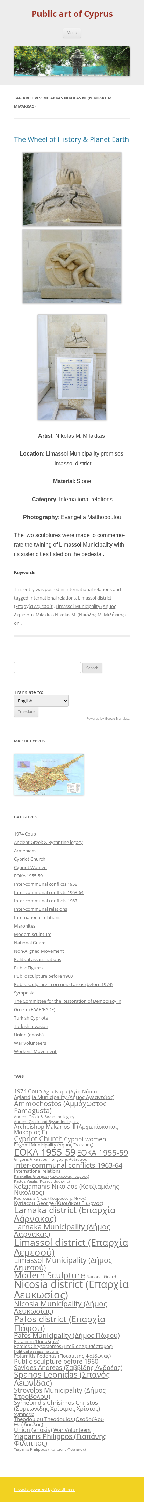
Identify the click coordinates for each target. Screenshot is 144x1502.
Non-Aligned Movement (39, 951)
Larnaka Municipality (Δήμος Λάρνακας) (62, 1230)
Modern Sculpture (49, 1275)
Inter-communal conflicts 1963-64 (49, 892)
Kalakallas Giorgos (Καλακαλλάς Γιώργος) (51, 1176)
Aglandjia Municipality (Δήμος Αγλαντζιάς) (64, 1096)
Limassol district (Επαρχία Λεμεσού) (71, 1247)
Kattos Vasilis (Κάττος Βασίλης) (42, 1181)
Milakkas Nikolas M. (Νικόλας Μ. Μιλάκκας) (81, 614)
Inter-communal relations (40, 909)
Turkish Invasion (31, 1026)
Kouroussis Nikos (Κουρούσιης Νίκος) (50, 1198)
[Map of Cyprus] (49, 793)
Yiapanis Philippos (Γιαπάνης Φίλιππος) (60, 1440)
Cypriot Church (29, 859)
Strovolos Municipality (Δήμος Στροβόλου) (60, 1393)
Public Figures (28, 968)
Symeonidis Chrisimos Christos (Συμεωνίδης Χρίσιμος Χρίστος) (57, 1405)
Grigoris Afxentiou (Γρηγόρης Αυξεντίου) (51, 1159)
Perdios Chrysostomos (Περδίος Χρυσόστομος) (63, 1346)
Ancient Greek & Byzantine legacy (48, 842)
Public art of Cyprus (72, 13)
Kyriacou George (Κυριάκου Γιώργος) (58, 1202)
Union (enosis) (29, 1034)
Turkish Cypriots (31, 1018)
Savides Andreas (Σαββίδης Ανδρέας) (68, 1367)
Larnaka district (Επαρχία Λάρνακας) (64, 1214)
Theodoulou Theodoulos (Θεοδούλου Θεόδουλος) (59, 1421)
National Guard (30, 942)
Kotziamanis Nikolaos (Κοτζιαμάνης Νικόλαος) (66, 1189)
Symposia (24, 993)
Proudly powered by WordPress (44, 1489)
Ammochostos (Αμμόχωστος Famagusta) (60, 1106)
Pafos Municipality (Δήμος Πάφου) (67, 1335)
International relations (88, 589)
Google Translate (117, 718)
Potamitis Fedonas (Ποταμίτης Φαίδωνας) (62, 1355)
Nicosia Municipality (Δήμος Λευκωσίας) (60, 1307)
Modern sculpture (32, 934)
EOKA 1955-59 (28, 875)
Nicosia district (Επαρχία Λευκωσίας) (71, 1289)
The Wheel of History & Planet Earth (71, 139)
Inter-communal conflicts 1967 (45, 901)
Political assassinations (37, 959)
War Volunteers (30, 1043)
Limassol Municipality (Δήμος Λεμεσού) (63, 1263)
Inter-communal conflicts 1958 (45, 884)
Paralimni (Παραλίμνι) (36, 1341)
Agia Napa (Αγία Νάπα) (70, 1091)
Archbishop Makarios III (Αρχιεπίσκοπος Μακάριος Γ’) (66, 1129)
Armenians (25, 850)
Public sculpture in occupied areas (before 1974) (63, 984)
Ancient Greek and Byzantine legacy (46, 1121)
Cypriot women (85, 1139)
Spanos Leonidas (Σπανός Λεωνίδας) (62, 1378)
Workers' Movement (35, 1051)
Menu (72, 32)
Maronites (24, 926)
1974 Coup (25, 834)
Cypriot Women (30, 867)
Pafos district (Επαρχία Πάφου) (59, 1323)
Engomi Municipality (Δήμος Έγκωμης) (53, 1145)
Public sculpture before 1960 (43, 976)
